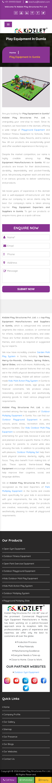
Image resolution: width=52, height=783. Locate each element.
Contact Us (9, 759)
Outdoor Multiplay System (16, 593)
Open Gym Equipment (14, 548)
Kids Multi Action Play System (23, 380)
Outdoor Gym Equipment (26, 672)
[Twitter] (43, 12)
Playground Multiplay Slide (16, 600)
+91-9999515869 (12, 1)
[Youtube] (21, 12)
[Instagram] (16, 12)
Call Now (9, 779)
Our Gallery (9, 721)
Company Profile (11, 714)
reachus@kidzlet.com (39, 1)
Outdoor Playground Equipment (19, 419)
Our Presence (10, 736)
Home (12, 52)
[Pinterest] (32, 12)
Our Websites (10, 751)
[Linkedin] (27, 12)
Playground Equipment (33, 129)
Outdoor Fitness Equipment (17, 556)
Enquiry (44, 779)
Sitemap (7, 729)
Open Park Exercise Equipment (18, 563)
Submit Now (26, 289)
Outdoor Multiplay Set (28, 452)
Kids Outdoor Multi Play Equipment (20, 578)
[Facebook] (38, 12)
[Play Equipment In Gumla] (26, 86)
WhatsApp (27, 779)
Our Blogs (8, 744)
